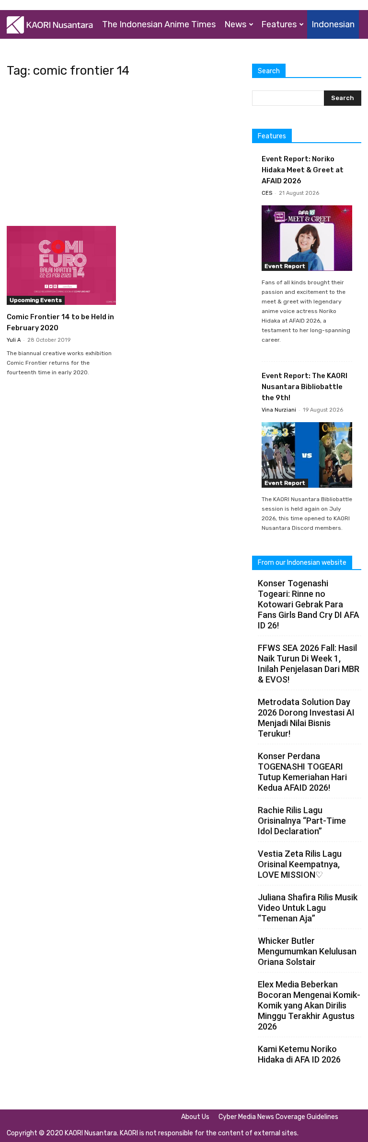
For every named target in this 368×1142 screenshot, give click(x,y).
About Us (195, 1117)
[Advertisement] (123, 155)
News (235, 24)
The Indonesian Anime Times (159, 24)
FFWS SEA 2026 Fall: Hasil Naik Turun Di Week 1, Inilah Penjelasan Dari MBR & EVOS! (308, 663)
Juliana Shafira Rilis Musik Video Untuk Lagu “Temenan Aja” (307, 907)
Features (279, 24)
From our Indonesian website (302, 563)
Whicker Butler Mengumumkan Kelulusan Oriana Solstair (307, 951)
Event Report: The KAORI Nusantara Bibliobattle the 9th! (304, 386)
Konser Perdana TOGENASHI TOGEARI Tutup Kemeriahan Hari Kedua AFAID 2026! (302, 772)
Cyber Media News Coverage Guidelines (278, 1117)
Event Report (284, 266)
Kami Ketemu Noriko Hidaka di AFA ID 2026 (299, 1054)
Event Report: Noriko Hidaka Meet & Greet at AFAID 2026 (303, 170)
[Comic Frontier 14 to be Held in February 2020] (61, 265)
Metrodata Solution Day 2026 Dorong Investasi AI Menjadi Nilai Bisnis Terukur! (306, 718)
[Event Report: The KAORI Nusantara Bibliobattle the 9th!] (307, 455)
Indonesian (333, 24)
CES (267, 193)
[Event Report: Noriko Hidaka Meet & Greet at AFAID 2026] (307, 238)
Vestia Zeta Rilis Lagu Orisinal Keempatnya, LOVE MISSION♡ (300, 864)
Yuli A (14, 340)
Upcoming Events (36, 300)
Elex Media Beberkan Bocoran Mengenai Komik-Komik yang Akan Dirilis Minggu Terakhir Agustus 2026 (309, 1005)
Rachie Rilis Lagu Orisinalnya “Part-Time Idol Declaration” (302, 820)
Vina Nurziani (279, 410)
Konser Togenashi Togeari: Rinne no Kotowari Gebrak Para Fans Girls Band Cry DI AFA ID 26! (308, 604)
